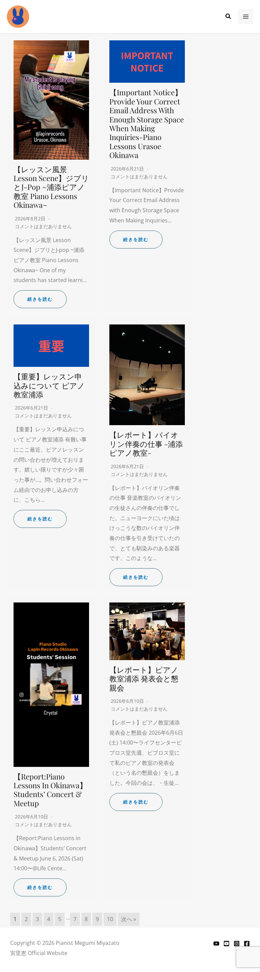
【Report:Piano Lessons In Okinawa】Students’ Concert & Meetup (50, 789)
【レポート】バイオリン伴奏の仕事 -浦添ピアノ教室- (146, 444)
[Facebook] (247, 943)
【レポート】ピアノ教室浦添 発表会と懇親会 (143, 678)
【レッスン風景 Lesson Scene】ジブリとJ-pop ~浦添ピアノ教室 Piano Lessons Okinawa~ (51, 187)
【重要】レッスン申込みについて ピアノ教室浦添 (49, 385)
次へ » (128, 919)
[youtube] (226, 943)
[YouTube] (216, 943)
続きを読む (40, 299)
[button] (228, 16)
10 (110, 919)
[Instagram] (237, 943)
